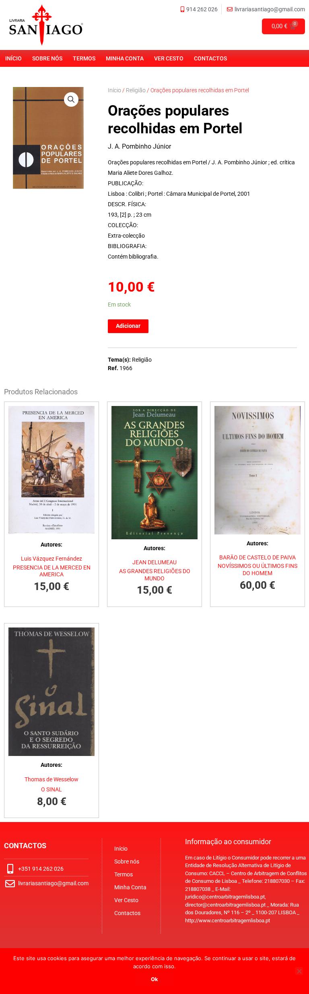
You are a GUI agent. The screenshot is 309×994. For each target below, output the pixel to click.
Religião (136, 90)
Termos (84, 58)
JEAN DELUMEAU (154, 562)
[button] (71, 99)
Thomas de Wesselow (51, 779)
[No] (299, 971)
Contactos (210, 58)
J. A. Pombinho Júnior (139, 146)
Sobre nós (47, 58)
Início (13, 58)
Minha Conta (125, 58)
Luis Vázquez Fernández (51, 558)
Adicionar (128, 326)
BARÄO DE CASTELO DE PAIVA (257, 557)
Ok (154, 979)
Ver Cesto (168, 58)
